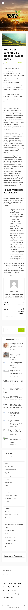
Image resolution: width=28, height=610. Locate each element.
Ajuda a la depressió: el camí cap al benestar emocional (16, 431)
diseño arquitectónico (10, 476)
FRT (18, 607)
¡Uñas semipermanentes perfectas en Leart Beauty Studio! (16, 381)
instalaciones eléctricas (11, 495)
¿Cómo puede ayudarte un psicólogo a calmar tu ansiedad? (16, 364)
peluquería (7, 511)
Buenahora (9, 63)
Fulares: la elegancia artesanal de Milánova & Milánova (16, 414)
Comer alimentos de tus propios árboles (8, 305)
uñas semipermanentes (11, 540)
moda (6, 505)
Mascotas (7, 501)
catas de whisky (9, 457)
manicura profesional (10, 498)
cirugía (6, 463)
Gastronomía (8, 482)
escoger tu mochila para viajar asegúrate (17, 210)
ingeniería (7, 492)
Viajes (6, 546)
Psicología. (7, 517)
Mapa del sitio (7, 570)
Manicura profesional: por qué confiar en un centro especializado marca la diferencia (17, 345)
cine (6, 460)
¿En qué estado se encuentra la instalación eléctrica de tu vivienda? (16, 398)
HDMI (6, 485)
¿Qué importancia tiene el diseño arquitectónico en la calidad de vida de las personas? (17, 355)
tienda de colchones (10, 537)
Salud (6, 527)
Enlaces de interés (8, 578)
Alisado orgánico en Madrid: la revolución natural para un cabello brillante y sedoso (16, 422)
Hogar (6, 489)
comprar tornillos (9, 466)
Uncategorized (9, 543)
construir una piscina (10, 469)
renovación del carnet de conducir (14, 524)
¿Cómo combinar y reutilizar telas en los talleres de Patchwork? (16, 406)
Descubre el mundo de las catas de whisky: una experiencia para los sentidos (16, 440)
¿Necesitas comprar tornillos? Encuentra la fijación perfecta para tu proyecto (16, 373)
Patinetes (7, 508)
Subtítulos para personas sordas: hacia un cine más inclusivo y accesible (16, 389)
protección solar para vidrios (12, 514)
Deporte (7, 473)
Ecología (6, 65)
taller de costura (9, 530)
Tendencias (8, 534)
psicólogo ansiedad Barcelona (13, 521)
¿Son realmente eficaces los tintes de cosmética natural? (20, 307)
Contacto (5, 574)
